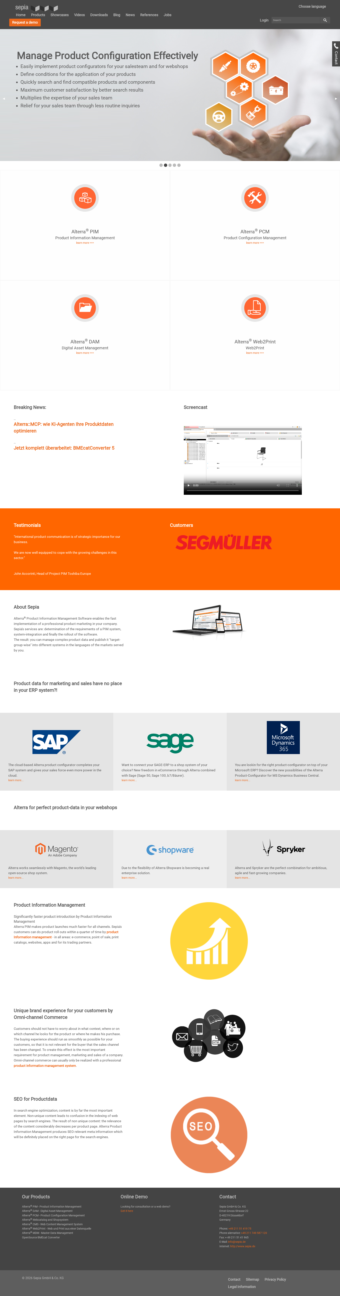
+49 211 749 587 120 (254, 1232)
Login (264, 20)
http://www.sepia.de (242, 1246)
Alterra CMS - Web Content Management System (52, 1224)
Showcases (60, 15)
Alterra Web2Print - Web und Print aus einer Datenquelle (56, 1228)
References (149, 15)
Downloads (99, 15)
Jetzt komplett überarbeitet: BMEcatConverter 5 (64, 448)
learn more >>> (85, 242)
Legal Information (242, 1287)
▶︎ (337, 98)
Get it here (127, 1210)
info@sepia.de (237, 1241)
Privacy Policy (275, 1279)
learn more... (16, 780)
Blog (116, 15)
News (130, 15)
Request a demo (25, 22)
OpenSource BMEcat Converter (41, 1237)
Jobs (167, 15)
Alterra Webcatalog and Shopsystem (45, 1219)
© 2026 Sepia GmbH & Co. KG (43, 1278)
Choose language (312, 6)
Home (21, 15)
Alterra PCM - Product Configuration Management (53, 1215)
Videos (79, 15)
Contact (234, 1279)
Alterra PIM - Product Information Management (51, 1206)
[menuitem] (312, 6)
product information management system (45, 1066)
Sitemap (252, 1279)
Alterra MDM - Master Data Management (47, 1232)
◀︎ (5, 98)
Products (38, 15)
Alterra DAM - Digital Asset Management (47, 1210)
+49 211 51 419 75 (239, 1228)
